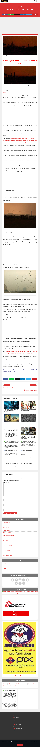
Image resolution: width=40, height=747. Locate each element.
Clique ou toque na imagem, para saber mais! (20, 675)
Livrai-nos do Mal (24, 683)
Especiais (5, 571)
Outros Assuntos (6, 685)
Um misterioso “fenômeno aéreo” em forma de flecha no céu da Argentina (11, 466)
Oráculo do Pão (6, 553)
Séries (4, 566)
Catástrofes (10, 683)
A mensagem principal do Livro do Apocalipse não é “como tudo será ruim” (28, 445)
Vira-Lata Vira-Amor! (19, 730)
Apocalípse (5, 683)
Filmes (4, 563)
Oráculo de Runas (6, 550)
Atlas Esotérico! (18, 724)
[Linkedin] (23, 14)
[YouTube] (16, 580)
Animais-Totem (6, 530)
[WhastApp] (11, 14)
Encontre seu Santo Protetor (9, 535)
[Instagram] (20, 580)
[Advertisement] (20, 26)
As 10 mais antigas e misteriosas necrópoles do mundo (18, 351)
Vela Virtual (5, 537)
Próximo (33, 385)
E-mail (5, 503)
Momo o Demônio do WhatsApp (10, 387)
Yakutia (4, 92)
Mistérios (20, 6)
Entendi (20, 745)
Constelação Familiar (7, 545)
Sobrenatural (12, 374)
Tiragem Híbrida (6, 522)
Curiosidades (15, 683)
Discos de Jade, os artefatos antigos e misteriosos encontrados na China (11, 454)
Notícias (33, 683)
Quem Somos (17, 717)
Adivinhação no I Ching (7, 555)
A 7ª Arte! (17, 722)
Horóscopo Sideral (7, 525)
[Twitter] (17, 14)
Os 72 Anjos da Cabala (7, 532)
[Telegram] (29, 14)
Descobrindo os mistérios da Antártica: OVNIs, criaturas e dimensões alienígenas (11, 410)
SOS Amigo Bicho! (19, 728)
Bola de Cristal (6, 543)
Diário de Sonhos (6, 527)
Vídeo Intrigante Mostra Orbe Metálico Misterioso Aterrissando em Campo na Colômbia (11, 446)
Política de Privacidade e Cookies (20, 715)
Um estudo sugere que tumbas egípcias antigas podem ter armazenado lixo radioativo (11, 424)
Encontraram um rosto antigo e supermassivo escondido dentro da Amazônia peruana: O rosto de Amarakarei (30, 390)
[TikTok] (16, 583)
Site (4, 508)
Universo (26, 685)
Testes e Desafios (21, 685)
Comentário (6, 482)
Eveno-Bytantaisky (11, 127)
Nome (5, 498)
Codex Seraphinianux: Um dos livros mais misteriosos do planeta (28, 410)
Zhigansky (18, 127)
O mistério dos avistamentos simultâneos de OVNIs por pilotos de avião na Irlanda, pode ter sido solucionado (27, 458)
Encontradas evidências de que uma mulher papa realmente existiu (27, 466)
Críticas (4, 568)
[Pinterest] (35, 14)
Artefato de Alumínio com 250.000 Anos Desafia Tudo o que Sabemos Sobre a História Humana (28, 437)
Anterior (7, 385)
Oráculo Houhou (6, 548)
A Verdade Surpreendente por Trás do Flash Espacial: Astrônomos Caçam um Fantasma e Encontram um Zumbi (28, 424)
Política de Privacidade (23, 742)
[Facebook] (5, 14)
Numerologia (5, 540)
